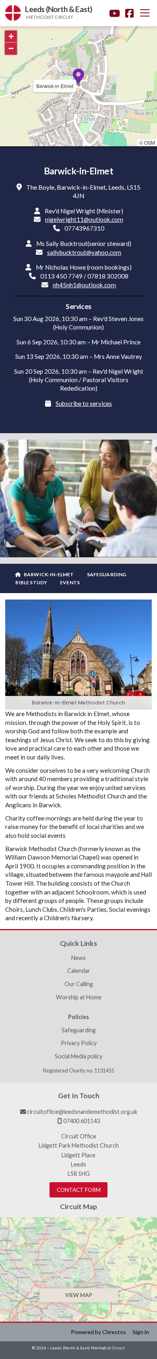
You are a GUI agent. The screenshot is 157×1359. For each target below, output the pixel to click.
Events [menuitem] (70, 582)
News (78, 958)
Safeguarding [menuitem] (106, 574)
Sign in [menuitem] (140, 1331)
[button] (145, 12)
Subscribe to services (84, 403)
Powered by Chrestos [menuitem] (98, 1331)
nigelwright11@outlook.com (84, 219)
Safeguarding (79, 1030)
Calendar (78, 971)
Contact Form (79, 1190)
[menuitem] (44, 574)
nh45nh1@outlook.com (84, 285)
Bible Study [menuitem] (31, 582)
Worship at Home (78, 997)
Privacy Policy (79, 1043)
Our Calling (78, 984)
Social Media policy (78, 1056)
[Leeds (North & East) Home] (13, 13)
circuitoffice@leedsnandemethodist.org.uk (82, 1111)
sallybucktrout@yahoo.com (84, 252)
